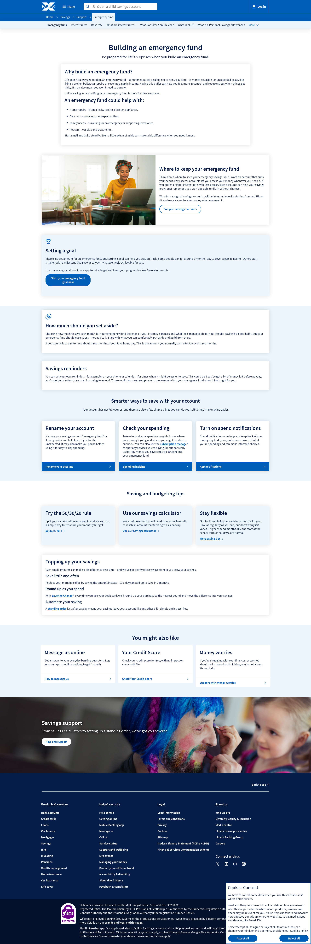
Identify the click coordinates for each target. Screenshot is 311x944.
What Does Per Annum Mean (156, 25)
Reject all (294, 938)
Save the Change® (63, 595)
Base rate (97, 25)
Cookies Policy (299, 930)
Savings (65, 17)
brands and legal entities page (123, 922)
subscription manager (174, 444)
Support (81, 17)
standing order (57, 608)
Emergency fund (57, 25)
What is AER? (186, 25)
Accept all (243, 938)
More (252, 25)
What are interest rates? (121, 25)
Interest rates (79, 25)
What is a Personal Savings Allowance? (221, 25)
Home (49, 17)
